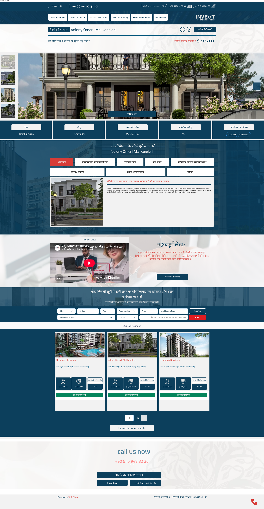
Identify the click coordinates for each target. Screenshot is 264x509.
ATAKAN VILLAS (200, 497)
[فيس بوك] (91, 6)
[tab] (61, 162)
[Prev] (119, 418)
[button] (77, 17)
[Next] (144, 418)
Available (232, 135)
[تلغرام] (82, 6)
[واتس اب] (78, 6)
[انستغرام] (96, 6)
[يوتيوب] (74, 6)
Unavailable (244, 135)
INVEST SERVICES (162, 497)
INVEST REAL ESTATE (182, 497)
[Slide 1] (130, 464)
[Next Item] (256, 86)
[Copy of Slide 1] (133, 464)
